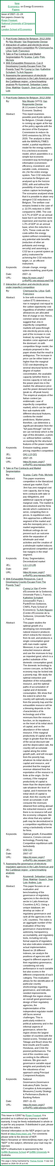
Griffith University (38, 1152)
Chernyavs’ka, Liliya (33, 291)
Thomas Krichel (36, 1161)
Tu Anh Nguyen (24, 72)
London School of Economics (16, 29)
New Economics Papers (14, 6)
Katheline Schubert (33, 598)
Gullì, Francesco (21, 51)
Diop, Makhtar (13, 87)
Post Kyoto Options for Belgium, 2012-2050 (28, 38)
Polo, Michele (46, 475)
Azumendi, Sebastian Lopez (33, 84)
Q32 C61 (27, 850)
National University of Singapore (18, 23)
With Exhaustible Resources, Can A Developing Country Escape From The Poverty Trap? (26, 66)
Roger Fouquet (9, 20)
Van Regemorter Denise (35, 42)
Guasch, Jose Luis (31, 87)
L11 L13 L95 (29, 565)
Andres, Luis (35, 882)
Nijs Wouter (15, 42)
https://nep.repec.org (20, 1134)
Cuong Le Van (31, 69)
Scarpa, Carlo (31, 57)
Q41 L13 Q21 (30, 454)
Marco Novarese (9, 1140)
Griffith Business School (13, 1152)
